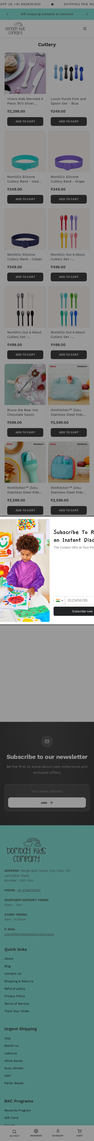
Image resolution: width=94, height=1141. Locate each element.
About (8, 958)
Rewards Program (17, 1110)
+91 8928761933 (28, 890)
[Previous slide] (6, 14)
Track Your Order (17, 1011)
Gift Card (11, 1117)
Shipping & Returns (18, 981)
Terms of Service (16, 1003)
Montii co (11, 1045)
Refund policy (14, 988)
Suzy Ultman (13, 1068)
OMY (7, 1075)
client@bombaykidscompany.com (29, 934)
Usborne (10, 1053)
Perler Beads (13, 1083)
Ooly (7, 1038)
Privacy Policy (14, 996)
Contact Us (12, 973)
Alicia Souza (13, 1060)
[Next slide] (87, 14)
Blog (7, 966)
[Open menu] (85, 28)
